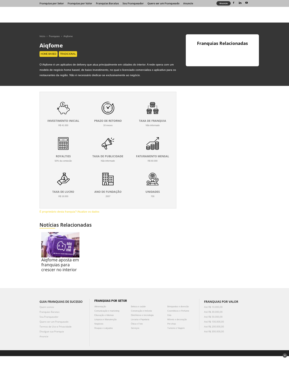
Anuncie (188, 3)
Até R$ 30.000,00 (213, 312)
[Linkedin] (240, 2)
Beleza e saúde (138, 306)
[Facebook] (234, 2)
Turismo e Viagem (176, 328)
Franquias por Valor (80, 3)
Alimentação (100, 306)
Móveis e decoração (177, 319)
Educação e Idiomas (104, 315)
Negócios (98, 324)
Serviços (135, 328)
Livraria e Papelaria (140, 319)
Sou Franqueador (133, 3)
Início (42, 36)
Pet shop (171, 324)
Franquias (54, 36)
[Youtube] (246, 2)
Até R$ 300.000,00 (214, 331)
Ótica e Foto (137, 324)
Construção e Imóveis (141, 311)
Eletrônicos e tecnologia (142, 315)
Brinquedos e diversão (178, 306)
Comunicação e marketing (106, 311)
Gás (169, 315)
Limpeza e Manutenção (105, 319)
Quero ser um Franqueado (163, 3)
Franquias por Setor (52, 3)
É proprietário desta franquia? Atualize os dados (69, 211)
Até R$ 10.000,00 (213, 307)
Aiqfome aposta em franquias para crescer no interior (60, 264)
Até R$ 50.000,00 (213, 316)
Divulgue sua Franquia (52, 331)
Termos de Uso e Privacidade (56, 326)
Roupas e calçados (103, 328)
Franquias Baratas (107, 3)
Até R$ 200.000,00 (214, 326)
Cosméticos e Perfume (178, 311)
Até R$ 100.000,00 (214, 321)
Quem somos (47, 307)
